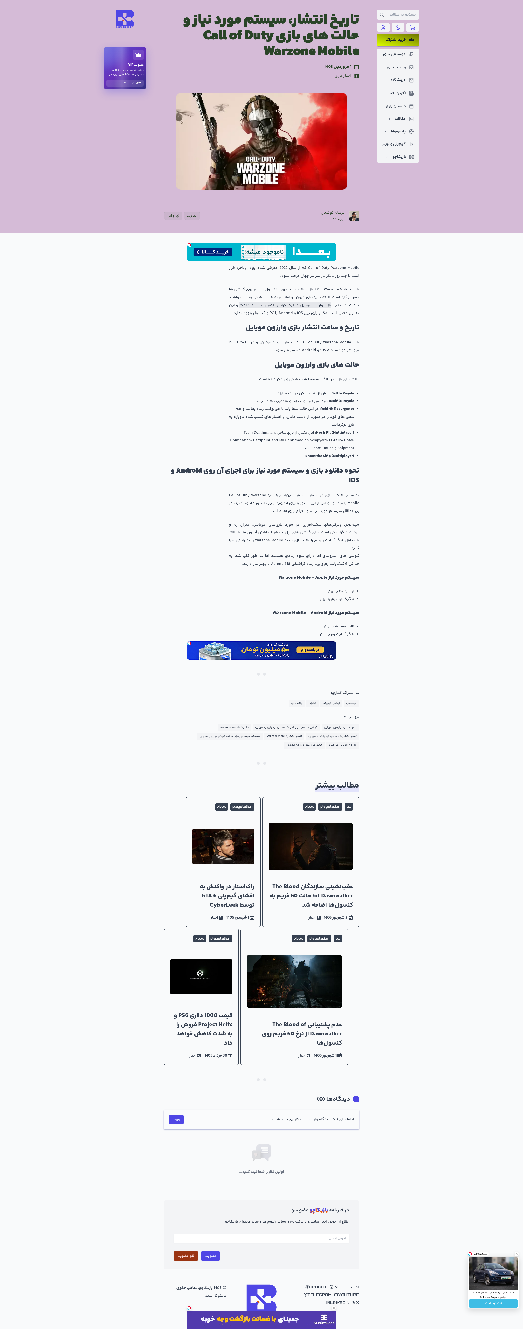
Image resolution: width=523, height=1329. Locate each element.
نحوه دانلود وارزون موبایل (340, 727)
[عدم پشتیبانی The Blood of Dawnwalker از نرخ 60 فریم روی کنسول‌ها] (294, 997)
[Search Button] (381, 14)
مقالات (400, 119)
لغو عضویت (186, 1256)
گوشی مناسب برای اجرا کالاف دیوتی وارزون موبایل (286, 727)
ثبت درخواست (493, 1303)
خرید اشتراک (396, 40)
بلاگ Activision (317, 380)
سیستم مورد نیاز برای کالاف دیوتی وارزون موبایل (229, 736)
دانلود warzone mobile (234, 727)
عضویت (210, 1256)
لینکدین (351, 703)
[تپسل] (189, 245)
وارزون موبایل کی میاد (343, 745)
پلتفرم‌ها (398, 131)
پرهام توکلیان (332, 213)
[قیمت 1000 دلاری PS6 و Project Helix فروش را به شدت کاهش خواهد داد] (201, 997)
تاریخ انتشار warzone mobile (284, 736)
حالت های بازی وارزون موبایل (304, 745)
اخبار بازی (343, 76)
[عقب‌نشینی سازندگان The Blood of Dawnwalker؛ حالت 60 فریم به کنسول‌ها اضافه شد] (311, 862)
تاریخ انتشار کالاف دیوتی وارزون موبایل (332, 736)
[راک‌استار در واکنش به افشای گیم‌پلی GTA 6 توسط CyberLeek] (223, 862)
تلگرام (312, 703)
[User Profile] (383, 27)
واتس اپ (296, 703)
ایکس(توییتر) (331, 703)
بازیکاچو (399, 157)
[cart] (412, 27)
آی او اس (173, 215)
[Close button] (517, 1254)
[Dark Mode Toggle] (398, 27)
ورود (176, 1119)
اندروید (192, 215)
